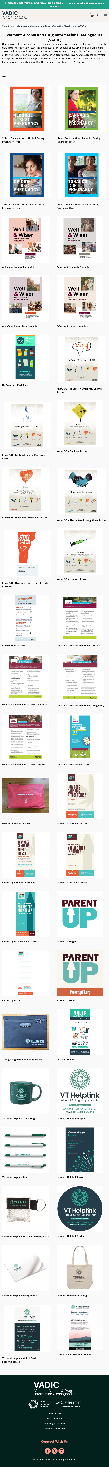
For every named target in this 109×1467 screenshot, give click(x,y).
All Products (54, 1413)
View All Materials (11, 26)
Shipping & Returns (54, 1423)
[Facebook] (47, 1451)
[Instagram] (61, 1451)
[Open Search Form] (98, 15)
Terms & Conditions (54, 1428)
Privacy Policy (54, 1418)
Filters (4, 76)
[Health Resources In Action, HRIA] (40, 1404)
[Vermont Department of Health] (68, 1404)
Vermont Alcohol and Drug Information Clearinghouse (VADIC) (55, 26)
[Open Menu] (105, 15)
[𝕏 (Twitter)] (54, 1451)
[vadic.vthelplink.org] (30, 15)
